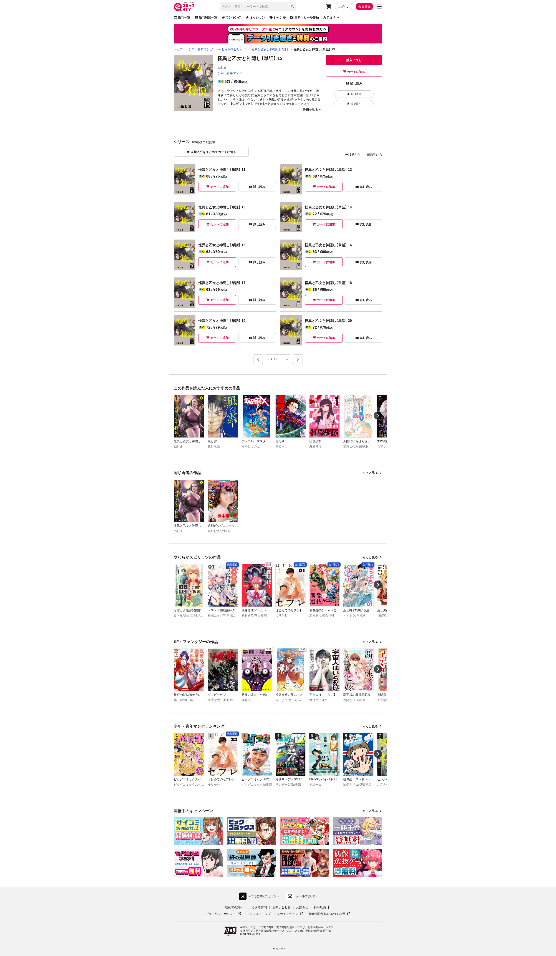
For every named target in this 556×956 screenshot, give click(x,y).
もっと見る (370, 472)
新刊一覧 (184, 17)
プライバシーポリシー (223, 914)
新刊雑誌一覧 (208, 17)
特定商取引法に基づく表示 (330, 914)
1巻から (355, 154)
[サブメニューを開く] (379, 6)
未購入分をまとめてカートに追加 (213, 152)
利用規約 (320, 907)
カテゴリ (329, 17)
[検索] (292, 6)
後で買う (356, 103)
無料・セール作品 (307, 17)
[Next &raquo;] (298, 359)
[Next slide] (378, 415)
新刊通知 (356, 94)
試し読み (356, 83)
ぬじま (222, 67)
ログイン (344, 6)
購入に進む (354, 60)
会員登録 (364, 6)
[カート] (328, 6)
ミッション (257, 17)
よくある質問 (258, 907)
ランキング (233, 17)
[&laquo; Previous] (258, 359)
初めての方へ (234, 907)
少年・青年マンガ (230, 73)
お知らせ (302, 907)
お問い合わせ (281, 907)
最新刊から (374, 154)
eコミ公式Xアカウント (260, 897)
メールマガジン (306, 896)
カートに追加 (356, 71)
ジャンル (280, 17)
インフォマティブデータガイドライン (272, 914)
